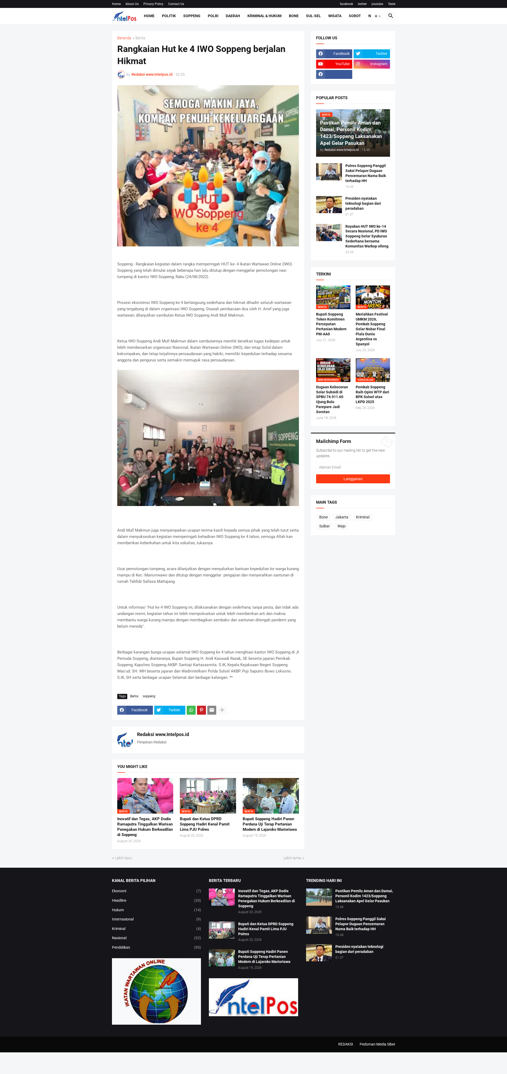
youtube (377, 4)
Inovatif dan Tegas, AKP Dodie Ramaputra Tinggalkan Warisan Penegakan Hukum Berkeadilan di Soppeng (145, 827)
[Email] (211, 710)
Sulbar (324, 526)
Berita (140, 38)
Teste (391, 4)
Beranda (124, 38)
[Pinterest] (201, 710)
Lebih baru (123, 858)
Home (116, 4)
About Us (132, 4)
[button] (377, 16)
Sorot (355, 16)
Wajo (341, 526)
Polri (213, 16)
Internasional (156, 919)
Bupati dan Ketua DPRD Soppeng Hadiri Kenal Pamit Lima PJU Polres (204, 824)
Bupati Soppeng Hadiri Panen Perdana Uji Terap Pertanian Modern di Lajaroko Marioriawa (270, 824)
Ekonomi (156, 891)
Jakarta (341, 517)
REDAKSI (345, 1044)
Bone (294, 16)
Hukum (156, 910)
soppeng (149, 696)
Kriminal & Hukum (264, 16)
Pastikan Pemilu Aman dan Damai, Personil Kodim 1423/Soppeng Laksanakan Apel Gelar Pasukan (364, 896)
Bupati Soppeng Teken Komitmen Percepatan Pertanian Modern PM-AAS (331, 324)
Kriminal (362, 517)
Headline (156, 900)
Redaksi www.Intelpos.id (163, 734)
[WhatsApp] (191, 710)
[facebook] (334, 74)
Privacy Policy (153, 4)
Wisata (334, 16)
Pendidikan (156, 947)
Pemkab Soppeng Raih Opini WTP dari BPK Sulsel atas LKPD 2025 (372, 394)
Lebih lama (292, 858)
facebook (346, 4)
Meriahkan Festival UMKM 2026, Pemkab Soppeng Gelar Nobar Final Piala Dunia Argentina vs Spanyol (372, 329)
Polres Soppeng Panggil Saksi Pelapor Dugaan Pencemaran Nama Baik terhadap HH (365, 173)
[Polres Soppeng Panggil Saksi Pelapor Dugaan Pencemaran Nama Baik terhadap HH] (329, 171)
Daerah (233, 16)
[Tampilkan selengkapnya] (222, 710)
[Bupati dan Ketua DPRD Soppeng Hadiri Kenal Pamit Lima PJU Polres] (222, 930)
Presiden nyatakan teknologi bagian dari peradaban (363, 203)
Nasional (156, 938)
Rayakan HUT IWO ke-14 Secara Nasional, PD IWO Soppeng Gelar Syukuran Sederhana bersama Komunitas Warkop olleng (366, 236)
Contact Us (176, 4)
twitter (362, 4)
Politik (169, 16)
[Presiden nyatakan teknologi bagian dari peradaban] (329, 204)
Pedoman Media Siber (377, 1044)
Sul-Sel (313, 16)
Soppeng (191, 16)
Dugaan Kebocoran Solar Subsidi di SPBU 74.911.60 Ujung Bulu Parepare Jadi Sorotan (332, 399)
